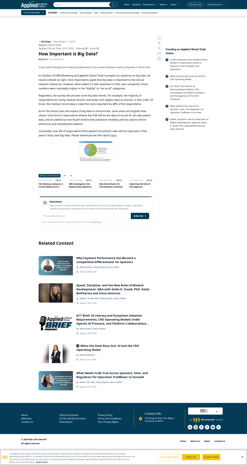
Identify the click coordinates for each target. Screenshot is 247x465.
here (113, 135)
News (127, 4)
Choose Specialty (31, 12)
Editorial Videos (106, 13)
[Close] (242, 457)
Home (183, 441)
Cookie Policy (42, 462)
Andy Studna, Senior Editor (106, 267)
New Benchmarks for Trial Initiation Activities (111, 185)
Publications (149, 4)
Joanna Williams (87, 355)
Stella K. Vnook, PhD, (89, 298)
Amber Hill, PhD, (87, 382)
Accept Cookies (211, 457)
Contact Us (27, 421)
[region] (123, 457)
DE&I (96, 13)
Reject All (191, 457)
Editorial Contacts (69, 415)
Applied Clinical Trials (50, 45)
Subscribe (138, 216)
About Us (195, 441)
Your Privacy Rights (108, 421)
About (24, 415)
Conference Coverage (68, 13)
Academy (136, 4)
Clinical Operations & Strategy (127, 13)
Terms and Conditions (109, 418)
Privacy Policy (105, 415)
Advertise (26, 418)
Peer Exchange (85, 13)
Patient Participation (150, 13)
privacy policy (96, 222)
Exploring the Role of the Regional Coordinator (140, 185)
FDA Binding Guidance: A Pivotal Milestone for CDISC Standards (51, 185)
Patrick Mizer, (86, 267)
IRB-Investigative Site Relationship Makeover (80, 185)
